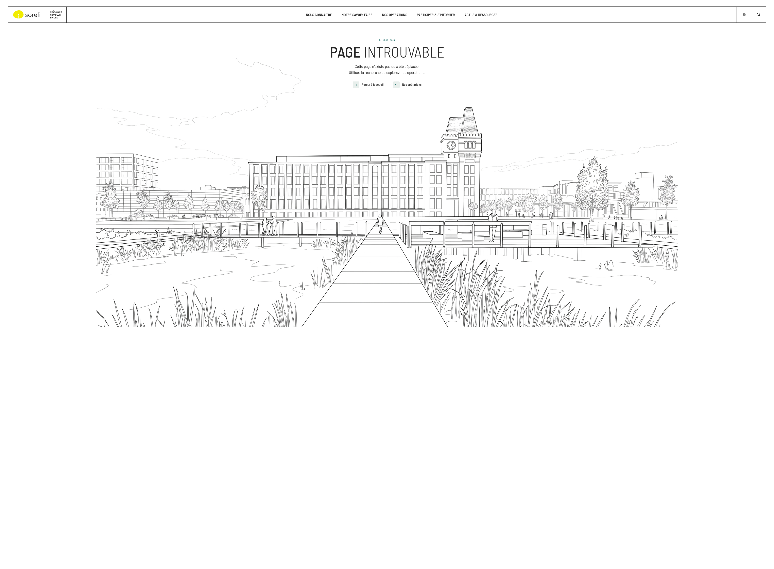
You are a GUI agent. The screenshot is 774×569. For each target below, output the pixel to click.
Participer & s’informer (436, 14)
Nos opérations (394, 14)
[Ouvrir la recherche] (758, 14)
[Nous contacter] (744, 14)
